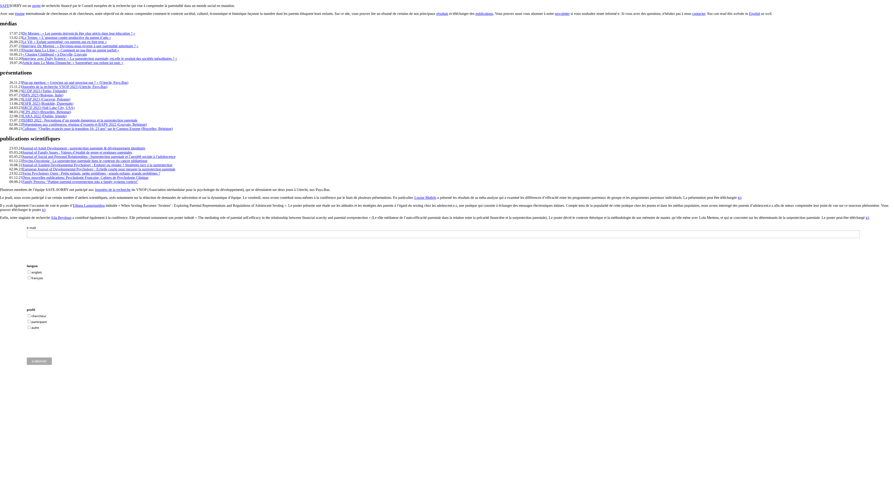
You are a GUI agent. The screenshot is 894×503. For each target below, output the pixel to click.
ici (739, 198)
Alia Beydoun (61, 218)
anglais (36, 272)
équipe (20, 14)
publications (484, 14)
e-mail (31, 228)
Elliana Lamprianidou (89, 205)
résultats (442, 14)
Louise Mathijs (425, 198)
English (754, 14)
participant (39, 322)
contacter (698, 14)
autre (35, 328)
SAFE (4, 6)
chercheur (38, 316)
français (37, 278)
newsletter (562, 14)
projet (36, 6)
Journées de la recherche (113, 190)
